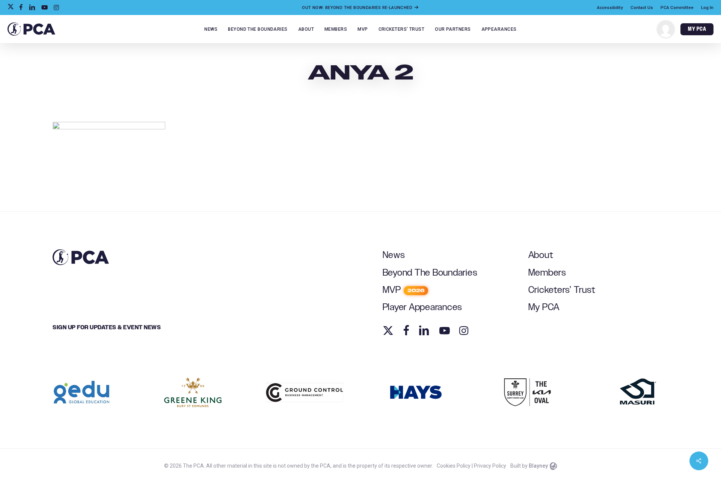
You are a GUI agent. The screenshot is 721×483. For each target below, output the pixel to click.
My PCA (544, 307)
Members (547, 273)
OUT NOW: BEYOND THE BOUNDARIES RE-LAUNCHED (357, 7)
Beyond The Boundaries (430, 273)
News (394, 255)
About (541, 255)
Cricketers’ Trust (562, 290)
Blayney (538, 466)
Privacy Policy (490, 466)
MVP (404, 290)
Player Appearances (423, 307)
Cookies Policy (454, 466)
